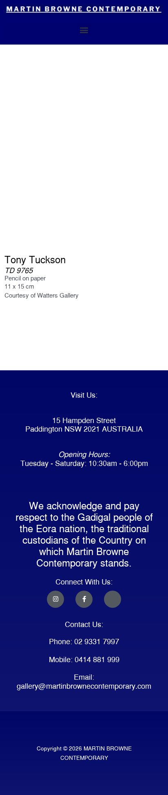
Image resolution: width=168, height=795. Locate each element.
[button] (84, 29)
